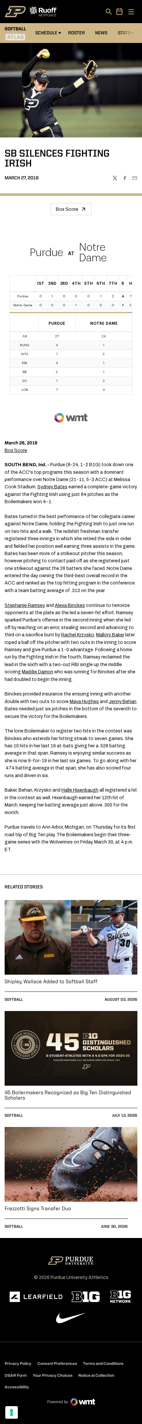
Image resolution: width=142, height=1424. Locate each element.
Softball (14, 1000)
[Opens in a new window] (36, 1297)
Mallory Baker (110, 634)
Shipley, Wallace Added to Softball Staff (51, 982)
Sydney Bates (52, 486)
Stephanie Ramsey (25, 605)
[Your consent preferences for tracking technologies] (11, 1412)
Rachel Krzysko (77, 634)
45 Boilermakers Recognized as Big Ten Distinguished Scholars (68, 1095)
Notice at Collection (96, 1375)
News (101, 33)
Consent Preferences (57, 1363)
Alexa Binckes (70, 605)
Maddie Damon (37, 671)
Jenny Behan (122, 701)
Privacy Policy (18, 1363)
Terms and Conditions (103, 1363)
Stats (124, 33)
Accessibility (17, 1386)
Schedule (46, 33)
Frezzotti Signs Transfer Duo (38, 1209)
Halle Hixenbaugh (79, 790)
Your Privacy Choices (53, 1375)
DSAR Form (16, 1375)
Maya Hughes (84, 701)
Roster (76, 33)
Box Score (67, 209)
